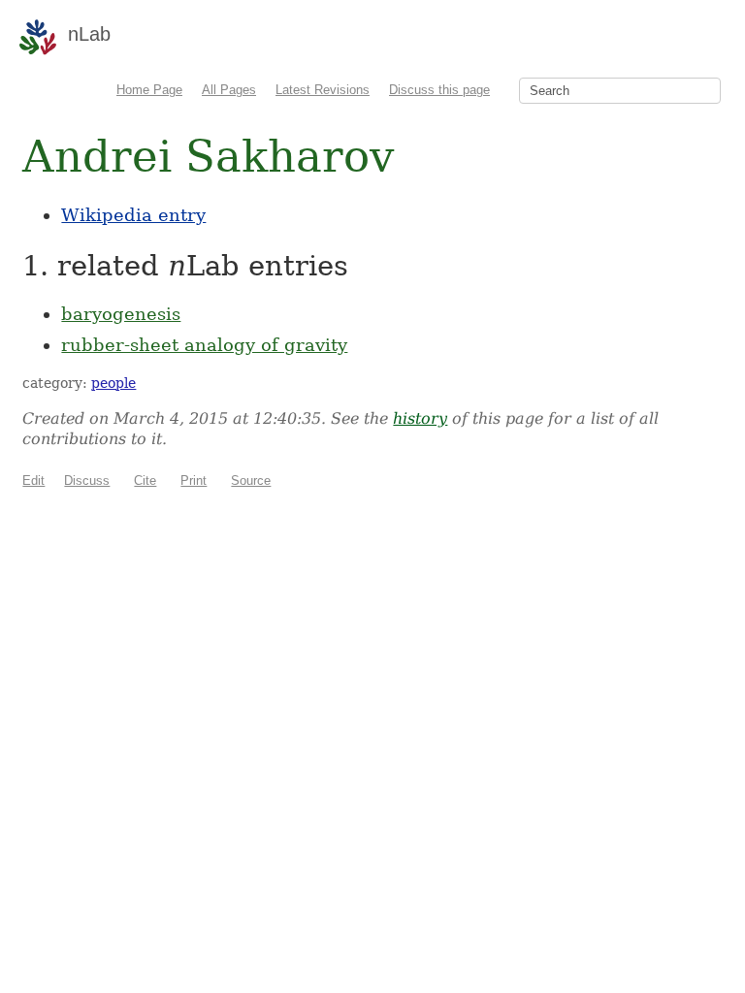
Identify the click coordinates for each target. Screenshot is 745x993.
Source (251, 480)
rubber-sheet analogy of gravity (204, 345)
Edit (33, 480)
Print (193, 480)
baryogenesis (120, 314)
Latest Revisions (322, 89)
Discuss (87, 480)
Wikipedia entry (133, 215)
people (113, 383)
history (420, 418)
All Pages (229, 89)
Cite (145, 480)
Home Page (149, 89)
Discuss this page (439, 89)
